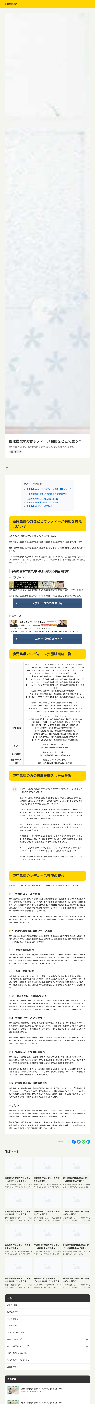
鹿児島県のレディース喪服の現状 (40, 506)
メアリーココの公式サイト (49, 603)
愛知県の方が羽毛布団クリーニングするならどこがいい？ (41, 1403)
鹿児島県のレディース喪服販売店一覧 (42, 499)
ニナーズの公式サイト (49, 638)
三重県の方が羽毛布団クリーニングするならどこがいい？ (41, 1389)
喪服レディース (16, 452)
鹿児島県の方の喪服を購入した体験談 (42, 502)
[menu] (89, 4)
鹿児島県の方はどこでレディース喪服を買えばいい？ (49, 489)
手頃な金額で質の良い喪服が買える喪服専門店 (48, 494)
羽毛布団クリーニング (35, 1391)
